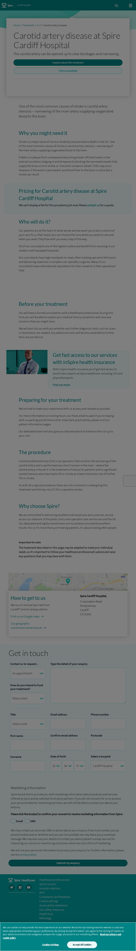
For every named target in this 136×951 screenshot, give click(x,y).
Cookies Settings (50, 944)
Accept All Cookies (82, 944)
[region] (68, 936)
